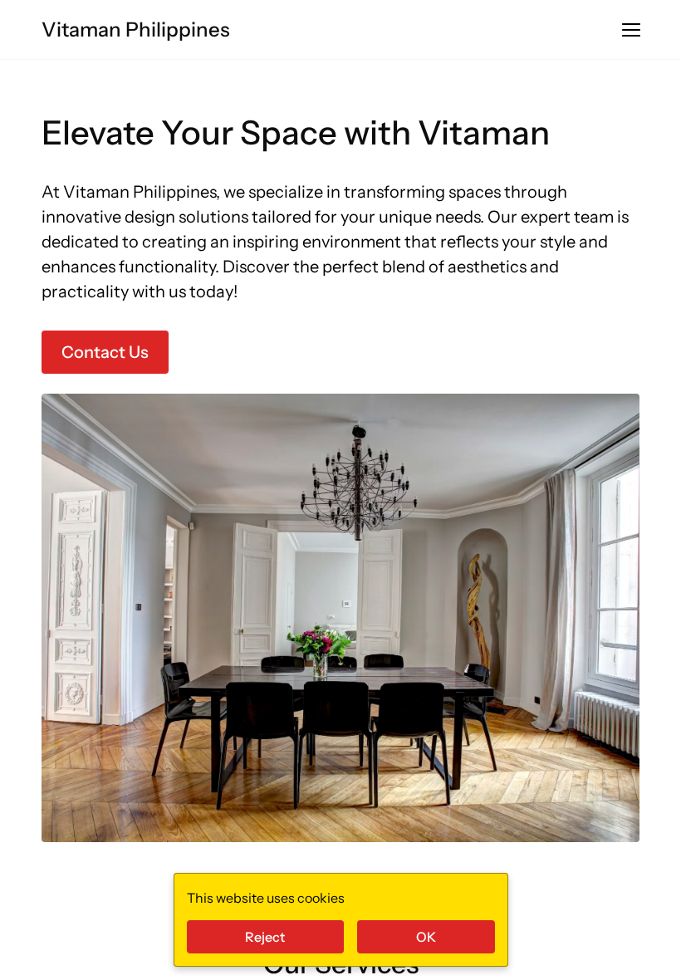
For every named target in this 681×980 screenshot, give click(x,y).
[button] (631, 30)
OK (426, 937)
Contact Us (105, 352)
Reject (265, 937)
